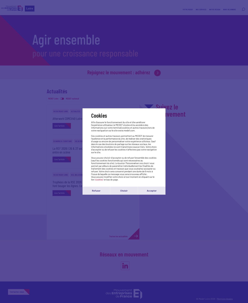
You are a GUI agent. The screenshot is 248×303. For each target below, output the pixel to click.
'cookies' (99, 179)
